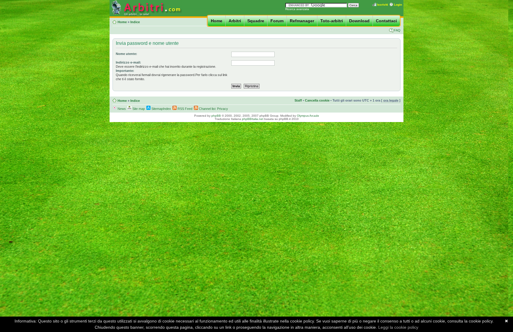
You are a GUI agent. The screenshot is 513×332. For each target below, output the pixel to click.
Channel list (207, 108)
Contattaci (386, 20)
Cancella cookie (317, 100)
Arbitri (235, 20)
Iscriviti (382, 4)
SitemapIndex (161, 108)
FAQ (397, 30)
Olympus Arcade (308, 115)
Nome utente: (126, 54)
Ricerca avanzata (297, 9)
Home (216, 20)
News (121, 108)
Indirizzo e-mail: (128, 62)
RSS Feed (184, 108)
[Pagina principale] (146, 15)
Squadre (255, 20)
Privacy (222, 108)
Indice (135, 22)
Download (359, 20)
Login (398, 4)
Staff (298, 100)
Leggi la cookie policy (398, 327)
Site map (138, 108)
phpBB (216, 115)
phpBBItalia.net (252, 119)
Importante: (125, 70)
